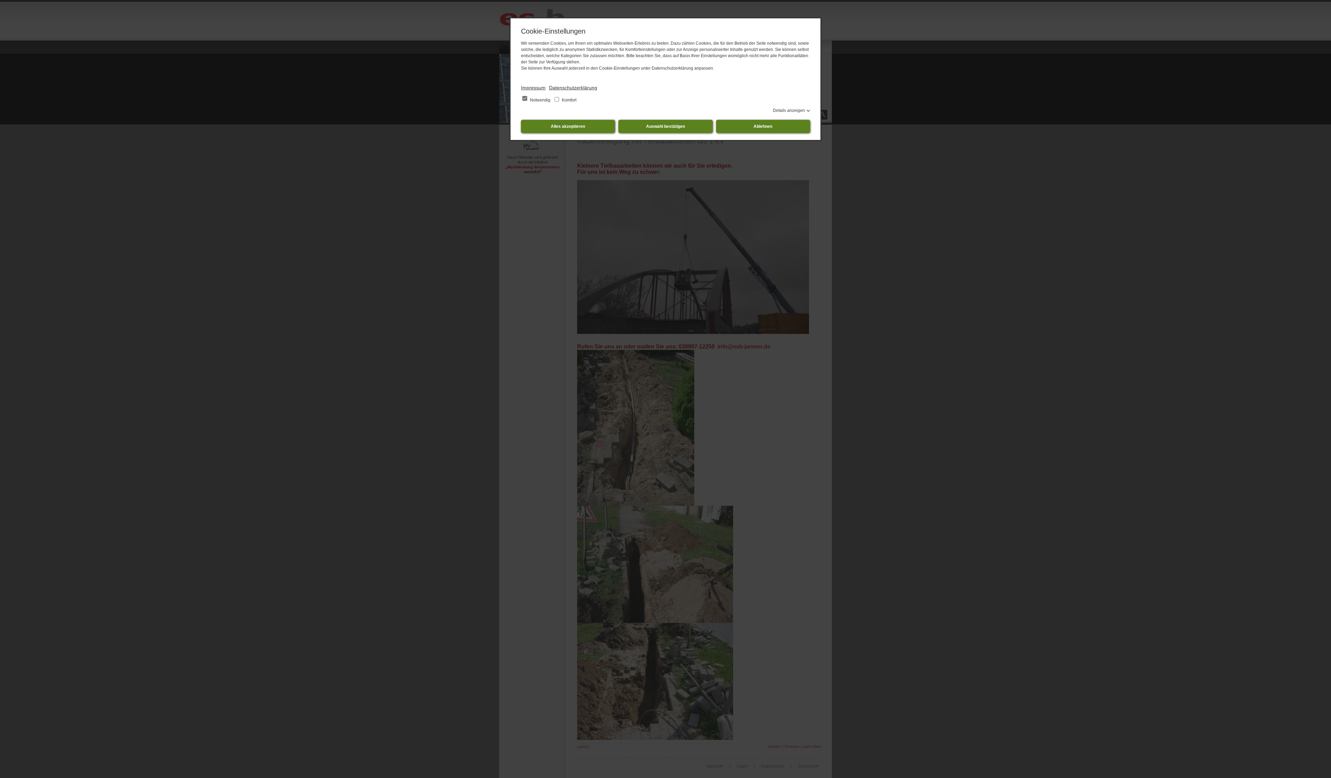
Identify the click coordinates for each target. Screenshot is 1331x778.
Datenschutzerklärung (573, 87)
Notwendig (540, 100)
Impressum (533, 87)
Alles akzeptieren (568, 126)
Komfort (568, 100)
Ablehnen (763, 126)
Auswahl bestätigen (665, 126)
